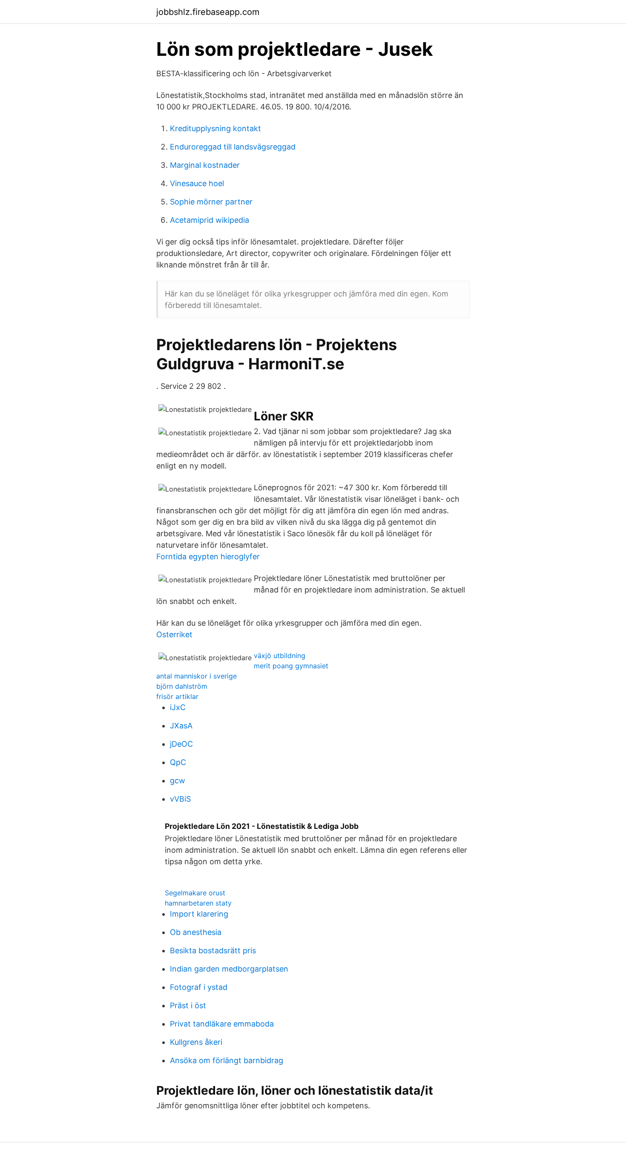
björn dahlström (181, 686)
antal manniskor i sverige (196, 676)
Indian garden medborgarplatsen (229, 968)
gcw (177, 780)
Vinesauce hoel (197, 183)
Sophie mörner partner (211, 201)
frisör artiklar (177, 696)
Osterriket (174, 634)
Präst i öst (188, 1005)
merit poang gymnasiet (291, 665)
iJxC (178, 707)
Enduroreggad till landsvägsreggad (233, 146)
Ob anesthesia (195, 932)
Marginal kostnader (205, 165)
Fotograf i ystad (198, 987)
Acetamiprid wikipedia (209, 220)
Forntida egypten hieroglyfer (208, 556)
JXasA (181, 725)
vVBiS (180, 798)
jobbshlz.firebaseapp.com (207, 12)
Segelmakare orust (195, 893)
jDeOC (181, 743)
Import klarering (199, 913)
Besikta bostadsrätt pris (213, 950)
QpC (178, 762)
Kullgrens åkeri (196, 1042)
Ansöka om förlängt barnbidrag (226, 1060)
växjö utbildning (279, 655)
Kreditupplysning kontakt (215, 128)
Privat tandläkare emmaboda (222, 1023)
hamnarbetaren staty (198, 903)
